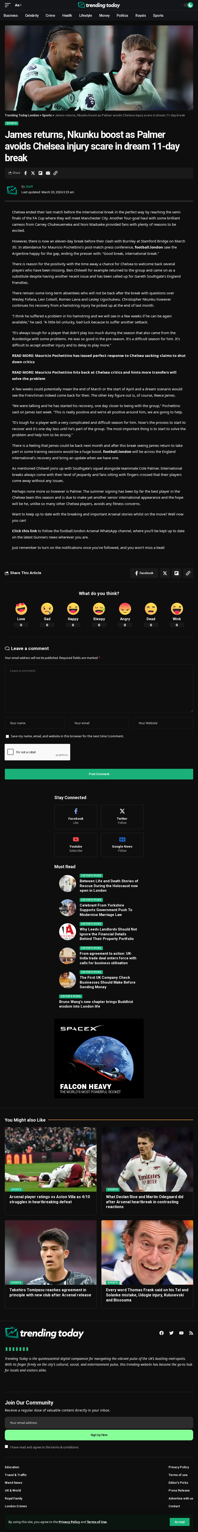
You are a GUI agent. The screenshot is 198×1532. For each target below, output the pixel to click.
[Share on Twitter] (32, 173)
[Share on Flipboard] (40, 173)
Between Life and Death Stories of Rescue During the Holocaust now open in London (109, 886)
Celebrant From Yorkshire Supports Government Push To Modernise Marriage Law (106, 910)
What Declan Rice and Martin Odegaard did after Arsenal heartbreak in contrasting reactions (144, 1202)
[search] (176, 5)
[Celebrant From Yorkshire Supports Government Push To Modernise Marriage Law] (67, 907)
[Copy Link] (55, 173)
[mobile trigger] (9, 5)
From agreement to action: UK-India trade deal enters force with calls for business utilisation (108, 958)
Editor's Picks (91, 875)
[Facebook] (75, 817)
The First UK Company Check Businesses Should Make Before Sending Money (107, 982)
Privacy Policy (69, 1522)
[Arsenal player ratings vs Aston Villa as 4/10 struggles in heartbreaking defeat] (51, 1159)
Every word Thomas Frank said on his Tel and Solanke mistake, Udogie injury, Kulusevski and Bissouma (147, 1295)
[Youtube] (75, 845)
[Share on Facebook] (25, 173)
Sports (12, 123)
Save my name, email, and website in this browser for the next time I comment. (67, 736)
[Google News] (122, 845)
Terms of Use (97, 1522)
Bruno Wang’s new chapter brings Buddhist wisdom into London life (96, 1004)
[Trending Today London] (99, 5)
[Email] (47, 173)
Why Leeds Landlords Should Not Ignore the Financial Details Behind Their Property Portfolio (108, 934)
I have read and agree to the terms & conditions (44, 1447)
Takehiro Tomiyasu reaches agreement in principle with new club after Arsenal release (50, 1292)
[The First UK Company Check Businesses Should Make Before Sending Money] (67, 979)
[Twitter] (122, 817)
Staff (29, 186)
